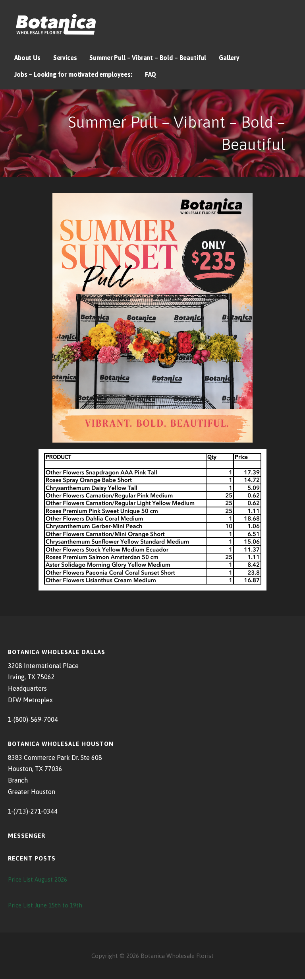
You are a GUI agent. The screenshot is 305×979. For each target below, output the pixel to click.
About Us (27, 57)
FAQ (150, 74)
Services (65, 57)
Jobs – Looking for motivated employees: (73, 74)
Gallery (229, 57)
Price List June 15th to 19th (45, 905)
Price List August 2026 (37, 879)
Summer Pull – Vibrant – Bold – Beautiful (147, 57)
